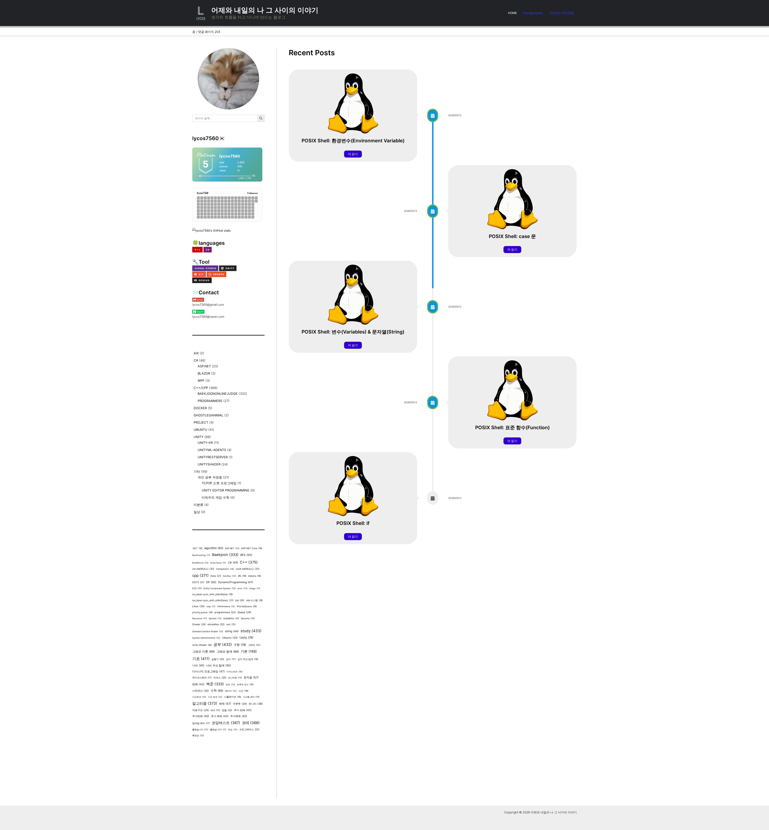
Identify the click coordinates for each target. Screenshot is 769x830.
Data (215, 575)
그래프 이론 (203, 651)
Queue (244, 612)
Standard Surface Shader (207, 631)
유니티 (256, 703)
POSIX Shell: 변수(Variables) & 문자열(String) (353, 332)
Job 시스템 (254, 600)
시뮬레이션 (232, 696)
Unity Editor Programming (225, 490)
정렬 (227, 710)
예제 (225, 703)
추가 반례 (243, 710)
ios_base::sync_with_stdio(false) (212, 594)
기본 (249, 651)
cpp (200, 575)
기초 (201, 658)
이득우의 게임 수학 (215, 497)
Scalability (231, 618)
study (251, 631)
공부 (222, 644)
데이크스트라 (202, 677)
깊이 (231, 659)
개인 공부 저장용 (210, 477)
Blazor (204, 373)
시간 (243, 690)
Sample (215, 618)
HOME (512, 13)
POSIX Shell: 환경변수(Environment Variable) (353, 141)
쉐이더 (231, 691)
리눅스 (219, 677)
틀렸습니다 (200, 729)
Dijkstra (254, 576)
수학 (217, 690)
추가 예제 (219, 716)
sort (231, 624)
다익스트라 (234, 671)
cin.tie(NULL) (203, 568)
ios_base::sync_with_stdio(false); (213, 600)
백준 (215, 684)
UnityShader (209, 464)
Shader (199, 624)
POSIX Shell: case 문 (512, 236)
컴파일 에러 (201, 723)
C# (196, 360)
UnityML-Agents (212, 450)
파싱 (233, 729)
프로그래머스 (249, 729)
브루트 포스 (245, 684)
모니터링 (235, 677)
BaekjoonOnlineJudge (218, 394)
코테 (251, 722)
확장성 (198, 735)
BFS (246, 555)
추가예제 (238, 716)
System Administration (206, 638)
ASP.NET (204, 366)
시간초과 (199, 696)
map (210, 606)
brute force (218, 563)
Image (254, 588)
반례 (198, 684)
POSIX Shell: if (352, 523)
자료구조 (200, 710)
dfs (242, 576)
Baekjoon (225, 555)
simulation (215, 624)
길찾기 (217, 659)
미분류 (198, 505)
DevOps (229, 576)
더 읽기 (353, 154)
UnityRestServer (213, 457)
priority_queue (202, 612)
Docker (200, 408)
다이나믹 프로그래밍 (208, 671)
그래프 (254, 644)
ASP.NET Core (251, 548)
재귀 (215, 710)
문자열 (251, 677)
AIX (196, 353)
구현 (240, 645)
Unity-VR (205, 443)
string (232, 631)
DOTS (198, 582)
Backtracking (201, 555)
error (243, 588)
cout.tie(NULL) (248, 568)
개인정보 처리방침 (561, 13)
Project (201, 422)
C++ (249, 562)
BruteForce (200, 562)
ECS (197, 588)
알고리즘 (204, 703)
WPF (201, 381)
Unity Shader (202, 645)
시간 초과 (215, 697)
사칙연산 (200, 690)
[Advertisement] (228, 770)
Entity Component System (219, 588)
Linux (198, 606)
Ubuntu (200, 430)
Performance (226, 606)
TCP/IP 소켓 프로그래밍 (219, 483)
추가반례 (200, 716)
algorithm (213, 548)
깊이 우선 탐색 (248, 659)
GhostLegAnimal (208, 415)
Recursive (199, 618)
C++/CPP (201, 388)
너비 (198, 665)
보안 (230, 684)
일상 (197, 512)
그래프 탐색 (227, 651)
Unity (198, 437)
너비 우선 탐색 (218, 665)
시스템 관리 (251, 696)
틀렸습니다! (218, 729)
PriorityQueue (247, 606)
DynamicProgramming (235, 582)
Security (248, 618)
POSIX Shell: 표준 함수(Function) (512, 427)
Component (225, 569)
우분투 (240, 703)
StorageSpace (533, 13)
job (239, 600)
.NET (197, 548)
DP (211, 582)
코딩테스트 (226, 722)
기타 (197, 471)
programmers (210, 401)
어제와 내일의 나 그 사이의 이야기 (264, 10)
